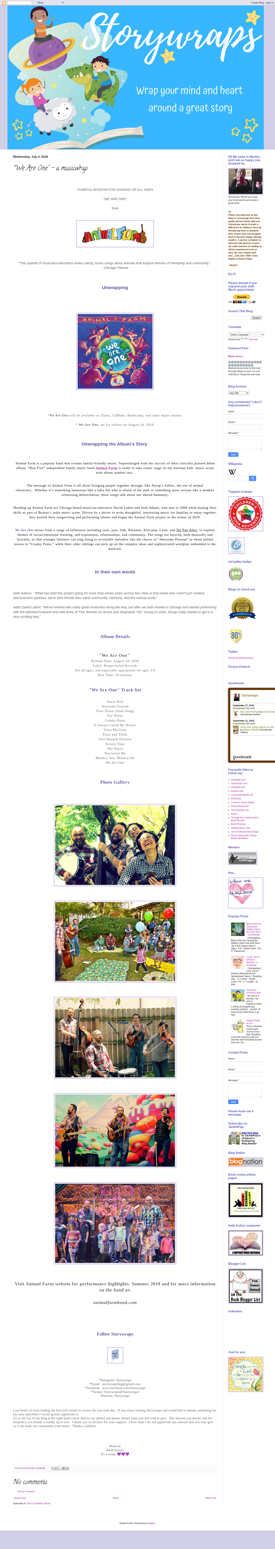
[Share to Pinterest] (67, 1468)
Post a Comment (26, 1491)
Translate (253, 339)
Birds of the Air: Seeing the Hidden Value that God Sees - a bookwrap (254, 929)
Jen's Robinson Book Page (245, 831)
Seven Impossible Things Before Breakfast (244, 836)
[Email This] (53, 1468)
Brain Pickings (238, 824)
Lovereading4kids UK (242, 795)
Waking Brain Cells (240, 828)
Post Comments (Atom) (38, 1503)
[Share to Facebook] (64, 1468)
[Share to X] (60, 1468)
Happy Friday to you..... (253, 1021)
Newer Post (20, 1498)
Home (116, 1498)
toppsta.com (237, 791)
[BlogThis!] (57, 1468)
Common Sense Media (242, 802)
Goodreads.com (239, 783)
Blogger (151, 1523)
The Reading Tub (240, 810)
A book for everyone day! (253, 991)
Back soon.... (236, 356)
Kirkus (234, 814)
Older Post (210, 1498)
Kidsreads (236, 798)
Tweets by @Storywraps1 (241, 658)
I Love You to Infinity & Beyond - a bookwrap (252, 961)
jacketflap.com (238, 779)
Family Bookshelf (239, 806)
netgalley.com (238, 787)
